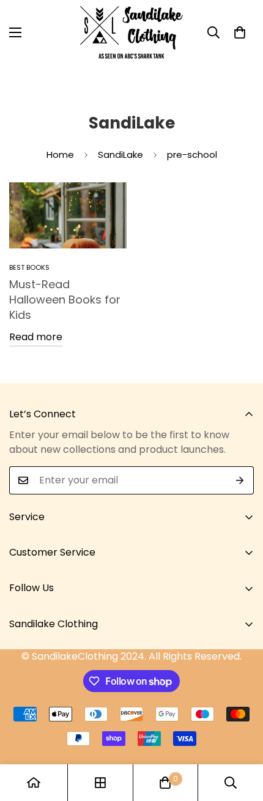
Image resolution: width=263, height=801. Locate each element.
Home (60, 154)
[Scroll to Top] (241, 736)
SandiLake (120, 154)
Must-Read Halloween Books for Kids (64, 299)
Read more (35, 337)
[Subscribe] (240, 480)
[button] (240, 32)
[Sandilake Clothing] (131, 32)
